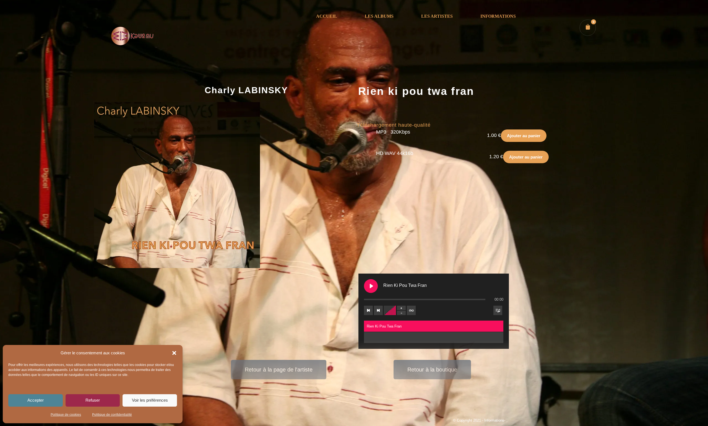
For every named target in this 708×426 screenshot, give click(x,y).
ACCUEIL (326, 16)
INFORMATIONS (498, 16)
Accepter (35, 400)
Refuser (92, 400)
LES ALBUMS (379, 16)
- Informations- (494, 420)
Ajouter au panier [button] (523, 135)
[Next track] (378, 310)
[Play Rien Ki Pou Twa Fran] (371, 286)
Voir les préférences (150, 400)
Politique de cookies (66, 415)
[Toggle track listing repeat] (411, 310)
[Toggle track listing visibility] (497, 310)
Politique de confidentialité (112, 415)
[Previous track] (368, 310)
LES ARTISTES (437, 16)
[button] (174, 353)
